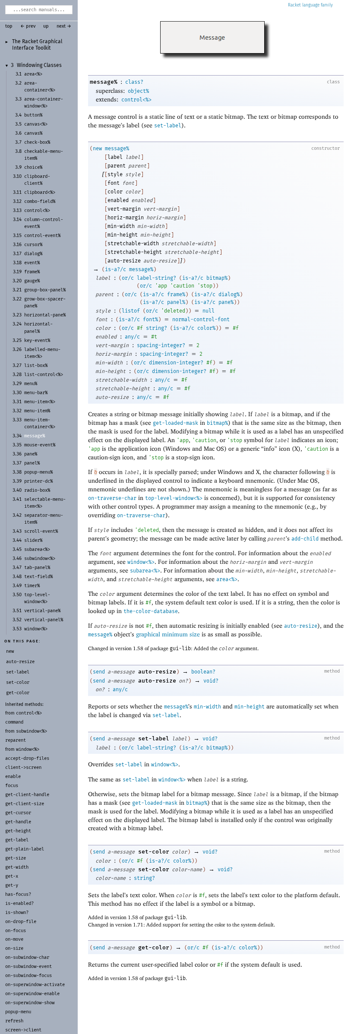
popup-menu (18, 1012)
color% (206, 328)
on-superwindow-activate (35, 984)
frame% (176, 294)
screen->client (23, 1030)
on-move (14, 939)
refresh (14, 1021)
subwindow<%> (31, 731)
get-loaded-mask (175, 423)
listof (131, 311)
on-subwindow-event (28, 966)
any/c (132, 337)
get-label (16, 840)
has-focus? (18, 894)
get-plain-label (24, 849)
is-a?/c (115, 269)
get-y (11, 885)
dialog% (229, 294)
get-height (18, 831)
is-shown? (16, 912)
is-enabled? (19, 903)
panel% (176, 302)
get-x (11, 876)
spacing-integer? (161, 345)
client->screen (23, 767)
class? (134, 82)
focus (11, 785)
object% (138, 91)
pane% (226, 302)
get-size (15, 858)
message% (103, 82)
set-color (153, 851)
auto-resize (300, 626)
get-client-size (24, 803)
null (208, 311)
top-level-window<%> (173, 498)
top (9, 26)
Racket (294, 5)
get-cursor (18, 813)
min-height (249, 707)
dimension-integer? (176, 363)
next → (64, 26)
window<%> (27, 749)
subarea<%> (145, 571)
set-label (167, 126)
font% (150, 319)
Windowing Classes (39, 65)
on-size (14, 948)
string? (156, 328)
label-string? (156, 278)
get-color (153, 947)
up (46, 26)
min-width (207, 707)
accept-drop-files (27, 758)
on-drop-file (20, 921)
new (97, 148)
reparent (15, 740)
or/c (128, 278)
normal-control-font (201, 319)
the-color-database (150, 611)
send (99, 672)
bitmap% (217, 278)
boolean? (203, 672)
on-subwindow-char (27, 957)
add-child (305, 539)
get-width (16, 867)
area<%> (226, 579)
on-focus (15, 930)
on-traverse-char (112, 498)
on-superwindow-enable (32, 993)
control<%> (29, 713)
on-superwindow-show (29, 1003)
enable (13, 776)
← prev (27, 26)
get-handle (18, 822)
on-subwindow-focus (28, 975)
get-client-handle (27, 794)
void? (210, 681)
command (14, 722)
